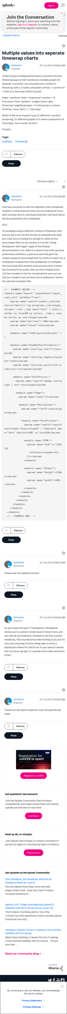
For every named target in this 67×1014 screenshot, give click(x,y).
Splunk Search (11, 35)
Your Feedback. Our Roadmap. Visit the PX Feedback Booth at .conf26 (28, 881)
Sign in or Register (27, 24)
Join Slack (34, 815)
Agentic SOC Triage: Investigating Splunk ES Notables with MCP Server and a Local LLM (29, 906)
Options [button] (61, 35)
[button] (63, 46)
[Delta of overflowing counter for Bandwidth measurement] (57, 181)
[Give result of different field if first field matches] (63, 181)
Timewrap (21, 141)
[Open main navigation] (63, 5)
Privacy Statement (32, 1000)
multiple (7, 141)
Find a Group (33, 852)
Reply (11, 163)
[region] (33, 998)
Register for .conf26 (33, 775)
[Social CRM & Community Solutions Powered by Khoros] (56, 967)
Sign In (51, 5)
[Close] (62, 986)
